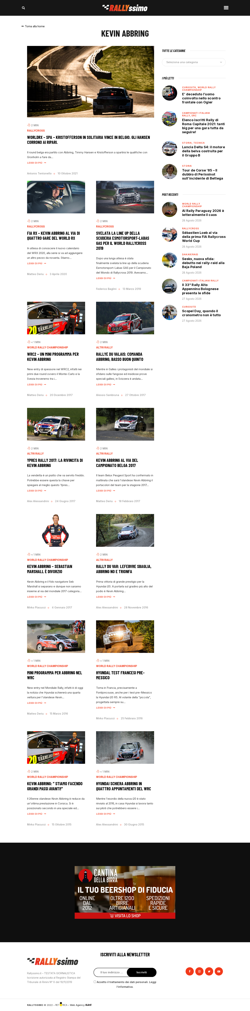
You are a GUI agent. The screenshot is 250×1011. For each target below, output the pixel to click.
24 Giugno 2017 (65, 501)
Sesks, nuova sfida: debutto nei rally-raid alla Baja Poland (203, 263)
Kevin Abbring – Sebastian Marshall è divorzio (49, 569)
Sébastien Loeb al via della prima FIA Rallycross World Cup (204, 237)
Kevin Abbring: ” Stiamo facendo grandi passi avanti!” (55, 786)
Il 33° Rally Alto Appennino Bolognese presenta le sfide (200, 289)
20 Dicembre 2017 (61, 395)
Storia (187, 166)
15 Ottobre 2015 (61, 824)
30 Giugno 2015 (134, 824)
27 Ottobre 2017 (135, 395)
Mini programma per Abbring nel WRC (54, 675)
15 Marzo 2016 (59, 713)
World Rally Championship (47, 347)
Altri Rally (104, 347)
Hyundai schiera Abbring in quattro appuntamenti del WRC (123, 786)
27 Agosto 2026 (192, 298)
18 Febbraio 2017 (129, 501)
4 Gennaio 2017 (62, 607)
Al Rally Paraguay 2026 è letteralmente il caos (203, 213)
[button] (33, 26)
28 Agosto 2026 (192, 220)
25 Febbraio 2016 (132, 718)
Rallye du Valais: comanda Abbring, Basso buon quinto (119, 357)
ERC (194, 115)
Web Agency (77, 1004)
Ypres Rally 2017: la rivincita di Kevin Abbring (55, 463)
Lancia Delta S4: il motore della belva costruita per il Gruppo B (203, 151)
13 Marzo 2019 (132, 288)
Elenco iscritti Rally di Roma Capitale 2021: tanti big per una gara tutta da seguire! (203, 126)
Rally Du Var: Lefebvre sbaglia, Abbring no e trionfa (123, 569)
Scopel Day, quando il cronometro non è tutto (201, 313)
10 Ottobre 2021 (68, 173)
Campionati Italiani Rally (200, 280)
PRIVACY (218, 1004)
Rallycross (36, 130)
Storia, (187, 142)
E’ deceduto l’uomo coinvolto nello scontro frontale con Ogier (201, 98)
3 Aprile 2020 (58, 274)
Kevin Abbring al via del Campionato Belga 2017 (117, 463)
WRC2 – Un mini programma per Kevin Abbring (53, 357)
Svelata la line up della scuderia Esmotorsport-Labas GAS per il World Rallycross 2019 (122, 241)
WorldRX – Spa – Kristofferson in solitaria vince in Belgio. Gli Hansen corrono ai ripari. (88, 140)
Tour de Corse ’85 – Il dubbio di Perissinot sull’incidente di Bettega (202, 174)
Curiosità (189, 306)
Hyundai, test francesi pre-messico (120, 675)
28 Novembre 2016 (136, 607)
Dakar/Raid (190, 254)
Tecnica (199, 142)
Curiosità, (190, 87)
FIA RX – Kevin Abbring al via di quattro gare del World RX (53, 236)
